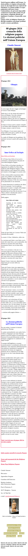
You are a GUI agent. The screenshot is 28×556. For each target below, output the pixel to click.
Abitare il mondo (14, 528)
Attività (21, 533)
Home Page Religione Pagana (10, 464)
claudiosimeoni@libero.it (12, 496)
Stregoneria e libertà (14, 525)
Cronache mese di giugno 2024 (14, 73)
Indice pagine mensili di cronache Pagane (14, 453)
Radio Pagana (11, 536)
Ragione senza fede (14, 531)
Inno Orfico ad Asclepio (8, 156)
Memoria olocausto (11, 533)
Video (20, 536)
